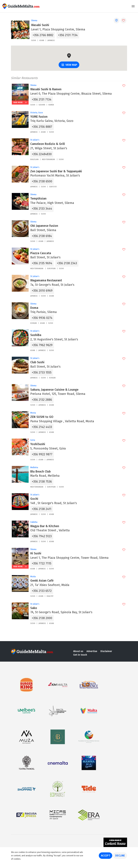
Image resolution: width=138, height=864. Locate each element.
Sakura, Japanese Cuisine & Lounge (54, 389)
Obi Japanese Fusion (44, 226)
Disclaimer (106, 651)
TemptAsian (38, 198)
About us (78, 651)
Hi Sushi (35, 553)
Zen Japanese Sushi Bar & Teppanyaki (56, 171)
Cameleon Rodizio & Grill (47, 144)
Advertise (92, 651)
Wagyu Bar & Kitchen (44, 526)
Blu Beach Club (40, 471)
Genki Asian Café (42, 580)
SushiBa (35, 335)
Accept (105, 855)
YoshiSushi (37, 444)
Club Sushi (37, 362)
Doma (34, 308)
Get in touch (80, 654)
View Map (71, 64)
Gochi (34, 499)
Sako (33, 608)
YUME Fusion (38, 117)
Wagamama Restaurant (46, 280)
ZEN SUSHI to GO (41, 417)
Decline (120, 855)
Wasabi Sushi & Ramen (45, 89)
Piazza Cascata (41, 253)
